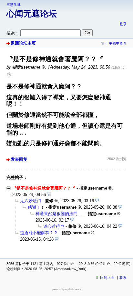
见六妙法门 (30, 200)
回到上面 (107, 278)
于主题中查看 (116, 43)
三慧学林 (13, 4)
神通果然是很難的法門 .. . (60, 213)
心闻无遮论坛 (31, 13)
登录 (123, 24)
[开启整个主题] (49, 194)
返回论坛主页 (23, 43)
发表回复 (19, 159)
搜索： (12, 32)
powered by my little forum (66, 289)
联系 (123, 278)
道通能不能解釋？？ (39, 232)
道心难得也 (53, 226)
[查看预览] (97, 200)
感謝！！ (36, 207)
